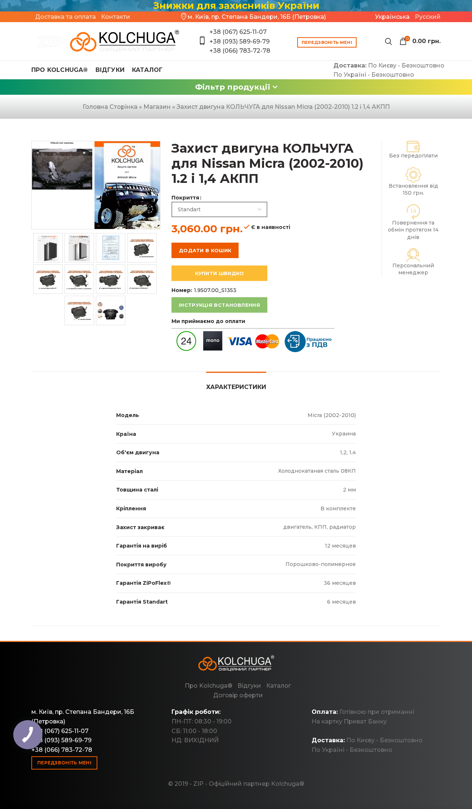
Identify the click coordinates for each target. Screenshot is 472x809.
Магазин (157, 106)
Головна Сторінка (110, 106)
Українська (392, 16)
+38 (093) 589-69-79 (239, 41)
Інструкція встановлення (219, 305)
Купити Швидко (219, 273)
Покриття (185, 197)
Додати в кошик (205, 250)
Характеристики (236, 386)
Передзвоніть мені (327, 42)
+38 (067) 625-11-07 (238, 31)
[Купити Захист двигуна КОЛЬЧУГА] (106, 41)
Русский (428, 16)
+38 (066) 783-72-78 (239, 50)
